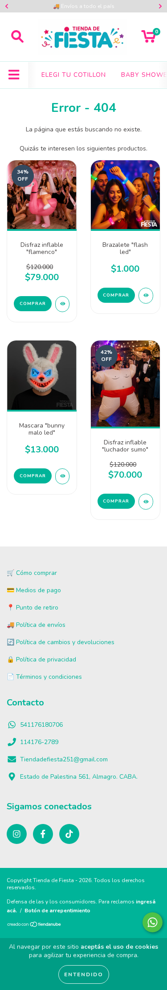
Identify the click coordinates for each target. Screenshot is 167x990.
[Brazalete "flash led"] (145, 296)
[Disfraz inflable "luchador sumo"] (145, 502)
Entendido (83, 974)
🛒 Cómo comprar (32, 573)
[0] (148, 39)
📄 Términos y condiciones (44, 677)
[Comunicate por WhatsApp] (153, 922)
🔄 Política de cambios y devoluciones (60, 642)
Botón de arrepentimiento (57, 910)
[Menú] (14, 75)
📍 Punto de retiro (32, 607)
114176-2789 (39, 742)
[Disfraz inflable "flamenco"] (62, 304)
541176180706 (41, 725)
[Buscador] (17, 37)
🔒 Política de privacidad (41, 659)
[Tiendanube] (34, 925)
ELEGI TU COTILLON (73, 75)
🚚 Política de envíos (36, 625)
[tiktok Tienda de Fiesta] (69, 834)
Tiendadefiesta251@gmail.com (64, 759)
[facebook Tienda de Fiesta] (43, 834)
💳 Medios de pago (34, 590)
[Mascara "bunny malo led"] (62, 476)
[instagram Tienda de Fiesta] (17, 834)
